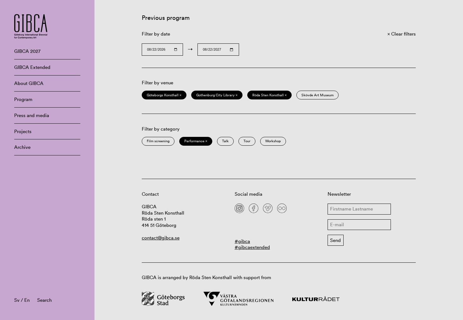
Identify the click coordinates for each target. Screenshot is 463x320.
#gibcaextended (252, 247)
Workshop (273, 141)
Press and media (31, 115)
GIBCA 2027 (27, 51)
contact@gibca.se (161, 238)
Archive (22, 147)
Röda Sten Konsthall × (269, 95)
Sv (17, 300)
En (27, 300)
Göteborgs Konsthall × (164, 95)
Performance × (195, 141)
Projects (22, 131)
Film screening (158, 141)
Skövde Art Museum (317, 95)
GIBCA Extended (32, 67)
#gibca (242, 241)
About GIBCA (28, 83)
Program (23, 99)
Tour (246, 141)
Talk (225, 141)
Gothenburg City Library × (216, 95)
